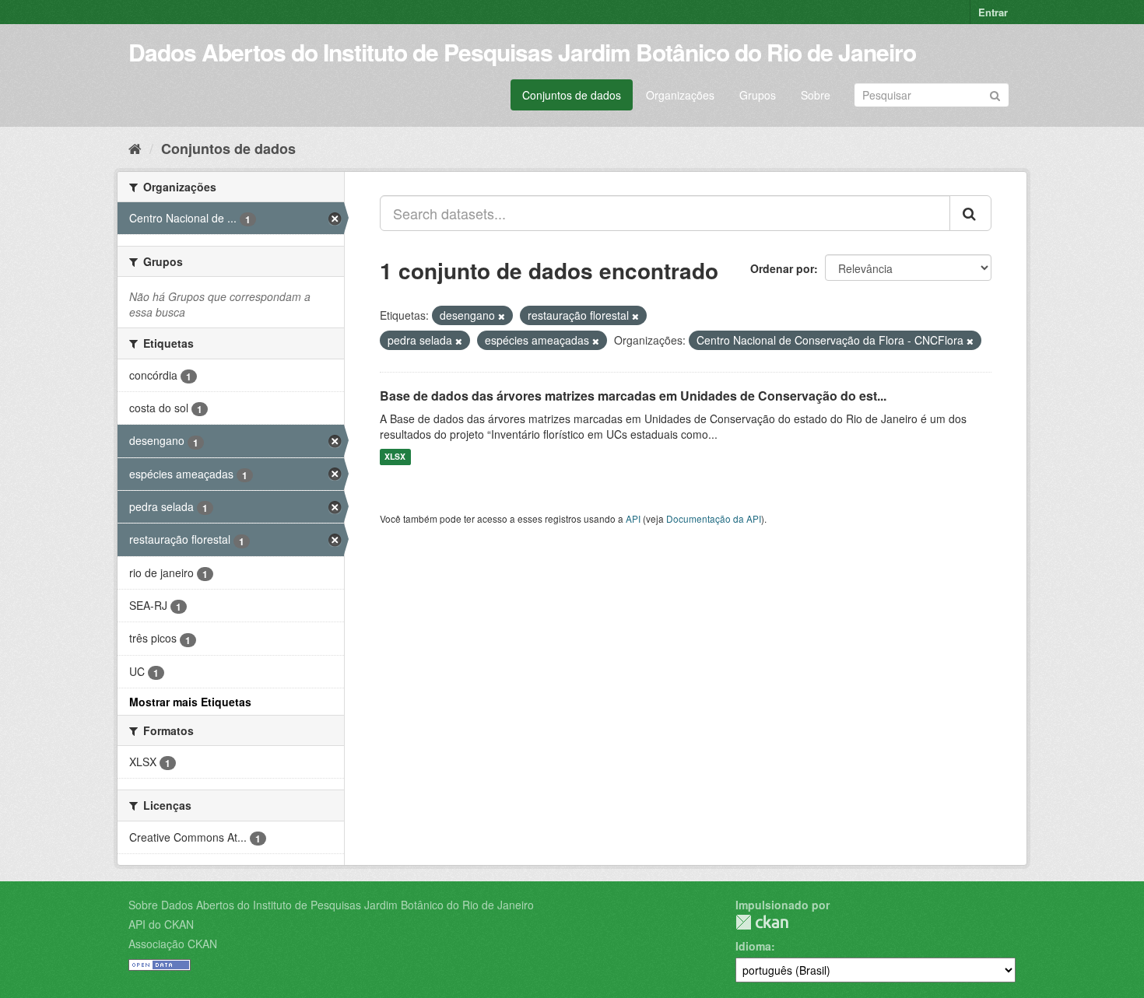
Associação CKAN (172, 943)
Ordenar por (782, 268)
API (633, 518)
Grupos (757, 95)
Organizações (680, 95)
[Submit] (995, 93)
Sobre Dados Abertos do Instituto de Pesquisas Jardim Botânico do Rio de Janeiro (331, 904)
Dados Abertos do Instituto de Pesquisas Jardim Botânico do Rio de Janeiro (522, 51)
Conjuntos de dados (571, 95)
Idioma (753, 946)
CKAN (761, 922)
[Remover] (501, 316)
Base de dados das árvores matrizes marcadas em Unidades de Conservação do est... (633, 395)
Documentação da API (713, 518)
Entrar (993, 12)
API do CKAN (161, 924)
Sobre (815, 95)
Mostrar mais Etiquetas (190, 701)
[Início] (135, 148)
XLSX (394, 457)
